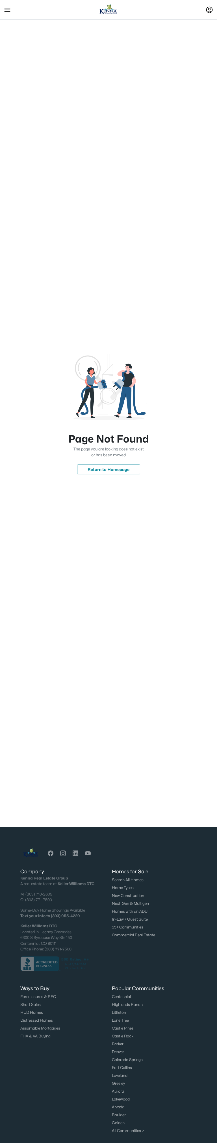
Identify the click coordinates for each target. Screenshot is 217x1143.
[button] (7, 10)
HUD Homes (31, 1012)
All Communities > (128, 1130)
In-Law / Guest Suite (130, 919)
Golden (118, 1122)
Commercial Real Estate (133, 935)
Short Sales (30, 1004)
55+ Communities (127, 927)
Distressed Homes (36, 1020)
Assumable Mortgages (40, 1028)
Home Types (123, 887)
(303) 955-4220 (65, 916)
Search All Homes (128, 880)
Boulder (119, 1115)
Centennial (121, 996)
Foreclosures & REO (38, 996)
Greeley (118, 1083)
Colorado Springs (127, 1059)
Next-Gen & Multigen (130, 903)
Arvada (118, 1107)
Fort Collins (122, 1067)
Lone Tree (120, 1020)
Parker (117, 1044)
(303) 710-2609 (38, 894)
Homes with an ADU (129, 911)
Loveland (119, 1075)
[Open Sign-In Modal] (209, 10)
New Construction (128, 895)
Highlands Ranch (127, 1004)
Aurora (118, 1091)
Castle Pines (123, 1028)
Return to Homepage (108, 469)
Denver (118, 1052)
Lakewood (121, 1099)
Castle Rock (123, 1036)
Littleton (119, 1012)
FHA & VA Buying (35, 1036)
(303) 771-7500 (38, 900)
